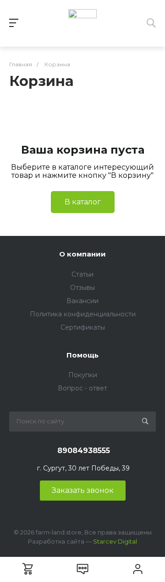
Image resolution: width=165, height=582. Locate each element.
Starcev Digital (115, 541)
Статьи (83, 274)
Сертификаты (82, 327)
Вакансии (82, 301)
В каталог (83, 202)
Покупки (82, 375)
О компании (82, 254)
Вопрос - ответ (82, 388)
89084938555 (83, 450)
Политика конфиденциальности (83, 314)
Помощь (82, 355)
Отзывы (82, 287)
